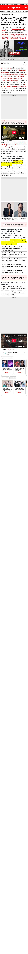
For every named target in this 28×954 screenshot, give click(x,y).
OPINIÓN (12, 11)
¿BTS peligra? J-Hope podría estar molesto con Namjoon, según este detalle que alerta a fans (13, 278)
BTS (8, 349)
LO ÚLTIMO (2, 11)
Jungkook (12, 349)
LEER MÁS (7, 372)
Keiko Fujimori (13, 4)
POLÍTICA (8, 11)
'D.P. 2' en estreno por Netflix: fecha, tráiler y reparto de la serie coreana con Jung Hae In (12, 225)
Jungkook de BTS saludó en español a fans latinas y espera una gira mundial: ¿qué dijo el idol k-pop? (14, 35)
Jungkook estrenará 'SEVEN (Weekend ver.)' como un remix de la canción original (14, 145)
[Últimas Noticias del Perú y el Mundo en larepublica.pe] (14, 8)
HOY (1, 4)
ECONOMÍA (16, 11)
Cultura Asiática (7, 14)
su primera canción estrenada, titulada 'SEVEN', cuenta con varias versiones (12, 78)
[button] (2, 7)
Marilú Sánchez (6, 63)
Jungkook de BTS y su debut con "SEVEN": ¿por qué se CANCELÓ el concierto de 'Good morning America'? (14, 38)
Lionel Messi (5, 4)
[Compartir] (25, 62)
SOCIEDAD (22, 11)
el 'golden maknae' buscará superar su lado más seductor (13, 86)
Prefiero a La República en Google (13, 353)
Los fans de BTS (6, 68)
